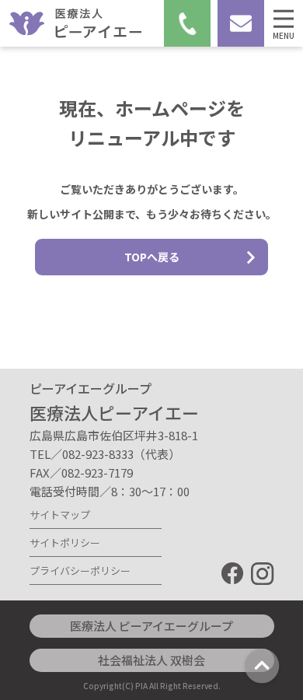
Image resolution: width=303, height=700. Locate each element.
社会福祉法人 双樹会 (151, 660)
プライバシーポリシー (80, 570)
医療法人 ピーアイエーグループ (151, 626)
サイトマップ (60, 514)
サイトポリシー (65, 542)
